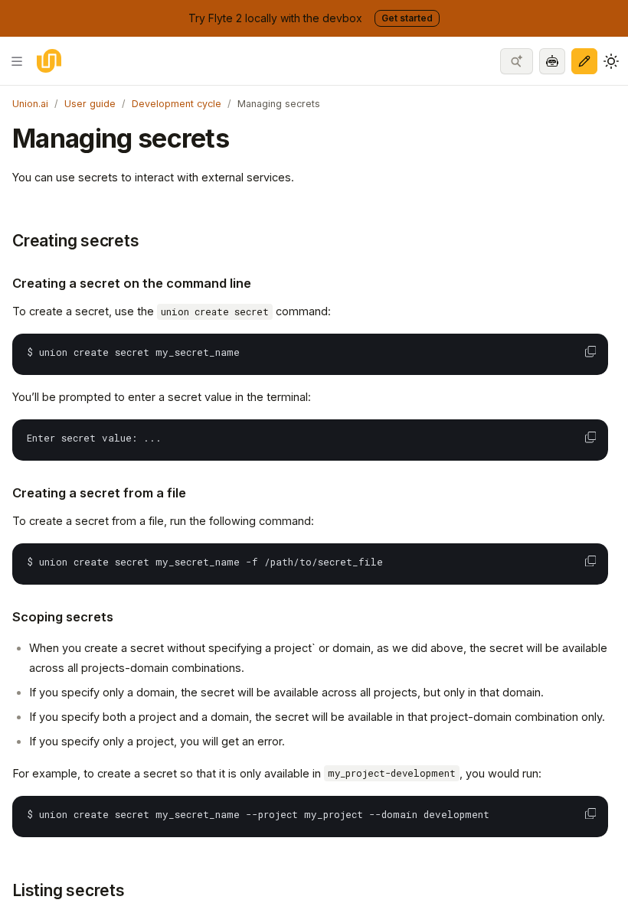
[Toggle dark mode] (611, 61)
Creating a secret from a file (99, 492)
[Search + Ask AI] (516, 61)
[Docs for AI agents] (552, 61)
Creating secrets (75, 240)
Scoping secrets (62, 616)
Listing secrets (68, 890)
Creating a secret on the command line (131, 283)
